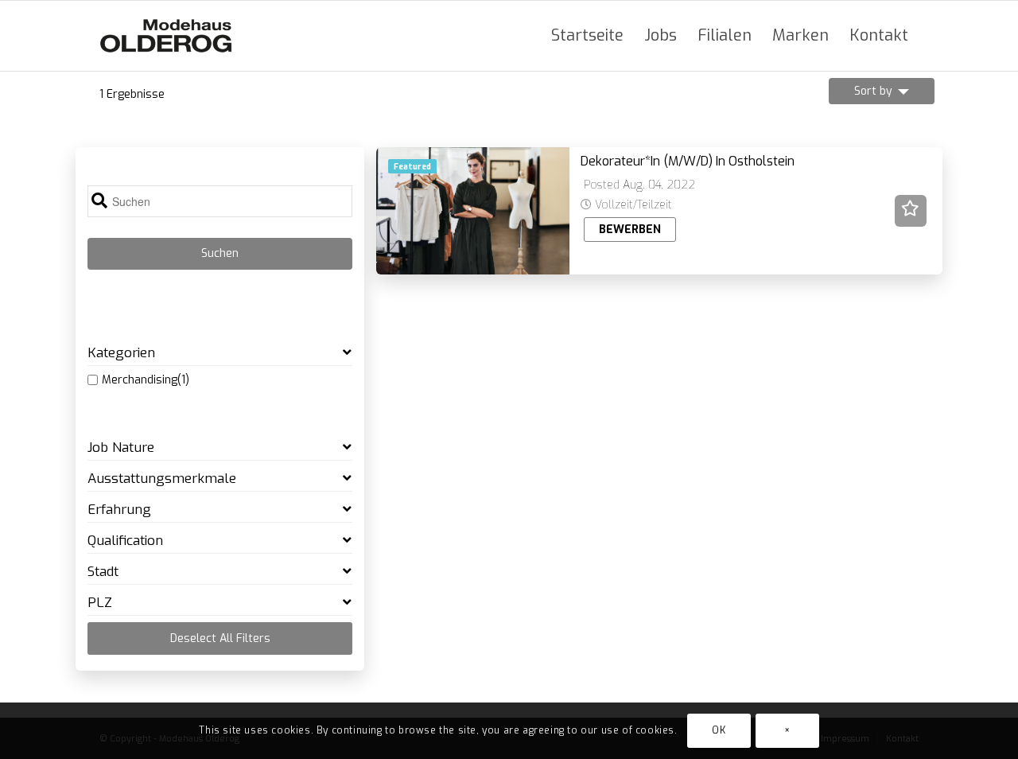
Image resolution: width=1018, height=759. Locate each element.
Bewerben (630, 229)
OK (718, 731)
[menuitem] (587, 36)
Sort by (873, 91)
